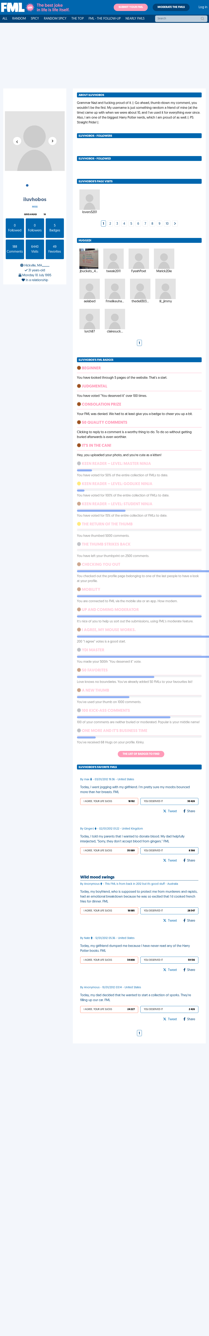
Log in (203, 7)
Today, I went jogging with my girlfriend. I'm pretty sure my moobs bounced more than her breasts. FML (135, 790)
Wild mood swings (97, 877)
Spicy (35, 18)
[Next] (175, 223)
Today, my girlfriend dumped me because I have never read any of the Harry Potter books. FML (135, 948)
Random (19, 18)
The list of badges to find (141, 754)
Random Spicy (55, 18)
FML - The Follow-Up (105, 18)
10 (45, 214)
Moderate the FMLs (171, 7)
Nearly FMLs (135, 18)
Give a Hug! (30, 214)
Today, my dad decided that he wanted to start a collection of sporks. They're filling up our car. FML (135, 998)
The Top (77, 18)
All (4, 18)
